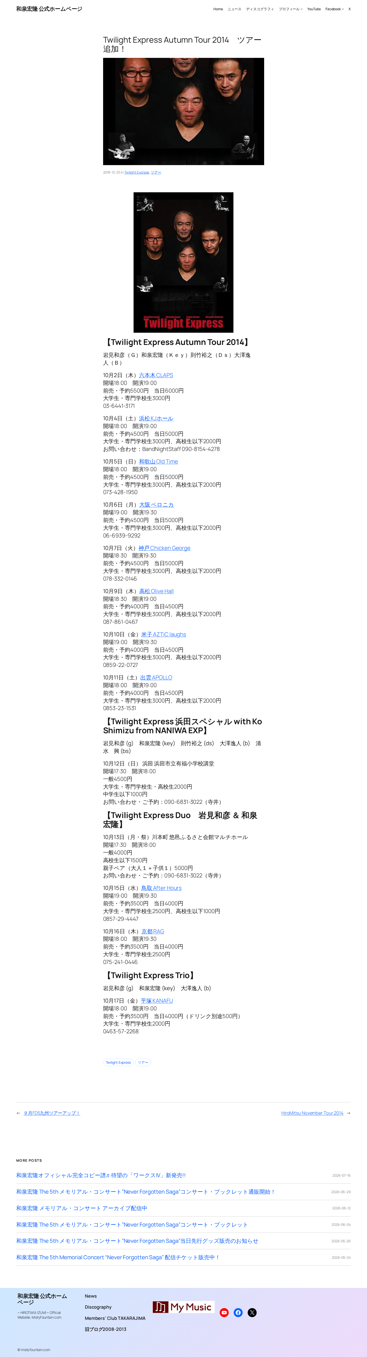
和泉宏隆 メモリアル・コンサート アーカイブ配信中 (81, 1208)
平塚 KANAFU (157, 1000)
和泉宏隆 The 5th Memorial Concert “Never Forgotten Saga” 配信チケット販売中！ (118, 1257)
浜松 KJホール (156, 418)
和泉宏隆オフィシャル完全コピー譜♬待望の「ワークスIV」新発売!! (101, 1175)
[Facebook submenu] (343, 9)
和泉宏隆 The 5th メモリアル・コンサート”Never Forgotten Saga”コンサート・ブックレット (132, 1225)
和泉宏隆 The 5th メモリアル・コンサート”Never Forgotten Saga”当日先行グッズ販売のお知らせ (137, 1241)
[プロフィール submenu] (302, 9)
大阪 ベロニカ (156, 504)
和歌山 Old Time (158, 461)
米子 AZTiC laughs (163, 634)
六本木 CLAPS (156, 375)
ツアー (156, 172)
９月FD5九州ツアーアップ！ (51, 1113)
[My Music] (183, 1311)
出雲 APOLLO (156, 677)
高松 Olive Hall (156, 591)
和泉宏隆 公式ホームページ (49, 8)
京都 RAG (153, 931)
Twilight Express (136, 172)
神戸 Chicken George (164, 548)
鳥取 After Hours (161, 888)
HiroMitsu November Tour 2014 (312, 1113)
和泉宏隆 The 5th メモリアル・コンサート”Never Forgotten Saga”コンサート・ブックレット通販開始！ (146, 1192)
